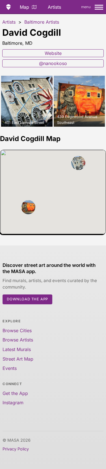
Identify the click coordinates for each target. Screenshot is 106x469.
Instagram (13, 402)
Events (10, 368)
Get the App (15, 393)
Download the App (27, 299)
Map (24, 7)
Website (53, 53)
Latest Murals (17, 349)
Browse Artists (18, 340)
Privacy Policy (16, 448)
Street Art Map (18, 359)
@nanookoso (53, 63)
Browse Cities (17, 330)
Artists (54, 7)
